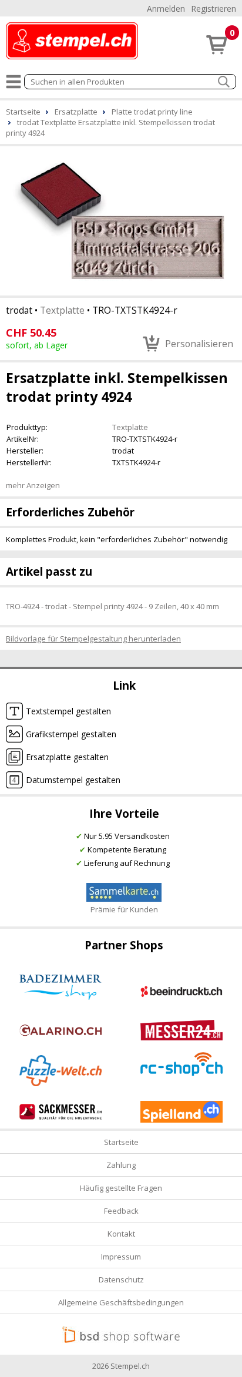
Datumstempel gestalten (73, 779)
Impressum (121, 1256)
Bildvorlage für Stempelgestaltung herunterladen (93, 638)
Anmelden (166, 8)
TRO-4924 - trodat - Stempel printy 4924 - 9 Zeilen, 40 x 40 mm (112, 606)
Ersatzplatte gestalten (67, 757)
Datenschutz (121, 1279)
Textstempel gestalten (68, 711)
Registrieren (213, 8)
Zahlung (121, 1165)
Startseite (121, 1142)
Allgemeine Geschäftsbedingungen (121, 1302)
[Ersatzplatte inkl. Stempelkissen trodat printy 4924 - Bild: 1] (121, 219)
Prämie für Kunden (124, 909)
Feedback (121, 1210)
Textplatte (62, 310)
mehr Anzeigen (33, 485)
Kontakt (121, 1233)
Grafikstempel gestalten (71, 734)
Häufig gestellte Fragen (121, 1188)
